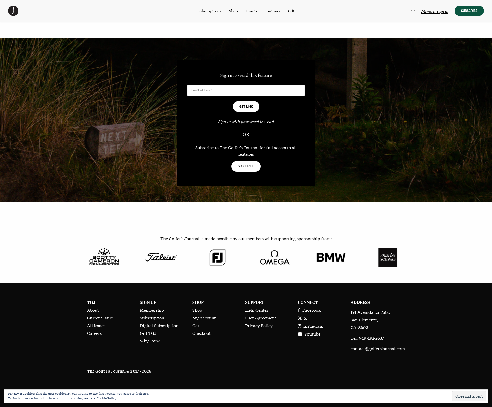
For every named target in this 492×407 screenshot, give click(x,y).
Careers (94, 333)
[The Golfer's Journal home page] (13, 14)
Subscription (152, 317)
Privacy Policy (259, 325)
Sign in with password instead (246, 121)
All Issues (96, 325)
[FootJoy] (217, 256)
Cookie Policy (106, 398)
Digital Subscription (159, 325)
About (93, 310)
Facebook (310, 310)
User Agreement (260, 317)
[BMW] (331, 256)
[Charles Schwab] (388, 256)
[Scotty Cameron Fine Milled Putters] (104, 256)
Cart (196, 325)
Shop (233, 10)
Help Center (256, 310)
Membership (152, 310)
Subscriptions (209, 10)
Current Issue (100, 317)
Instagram (312, 326)
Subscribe (469, 11)
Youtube (311, 334)
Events (251, 10)
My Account (204, 317)
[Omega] (274, 256)
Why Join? (150, 340)
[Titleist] (161, 256)
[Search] (413, 11)
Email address (201, 90)
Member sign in (434, 11)
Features (272, 10)
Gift (291, 10)
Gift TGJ (148, 333)
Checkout (201, 333)
